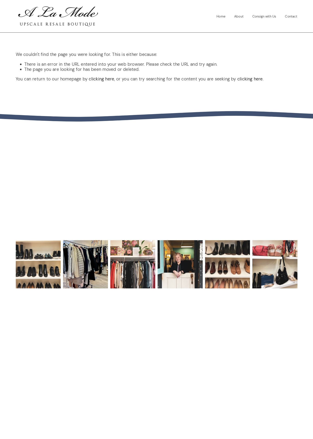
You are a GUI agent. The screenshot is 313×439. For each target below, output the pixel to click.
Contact (291, 16)
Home (221, 16)
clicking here (101, 79)
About (239, 16)
